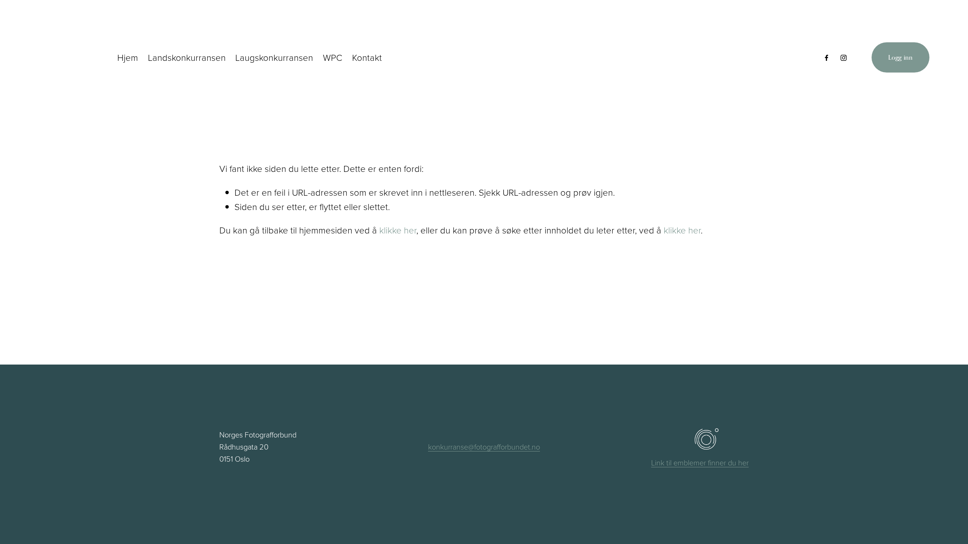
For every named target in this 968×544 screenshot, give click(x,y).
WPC (332, 57)
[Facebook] (826, 57)
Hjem (127, 57)
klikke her (397, 230)
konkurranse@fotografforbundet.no (484, 446)
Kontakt (367, 57)
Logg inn (900, 57)
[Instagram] (843, 57)
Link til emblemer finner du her (700, 462)
